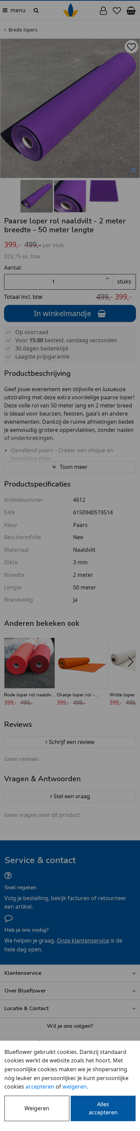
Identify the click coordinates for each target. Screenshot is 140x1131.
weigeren (75, 1086)
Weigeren (36, 1108)
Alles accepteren (103, 1108)
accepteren (39, 1086)
